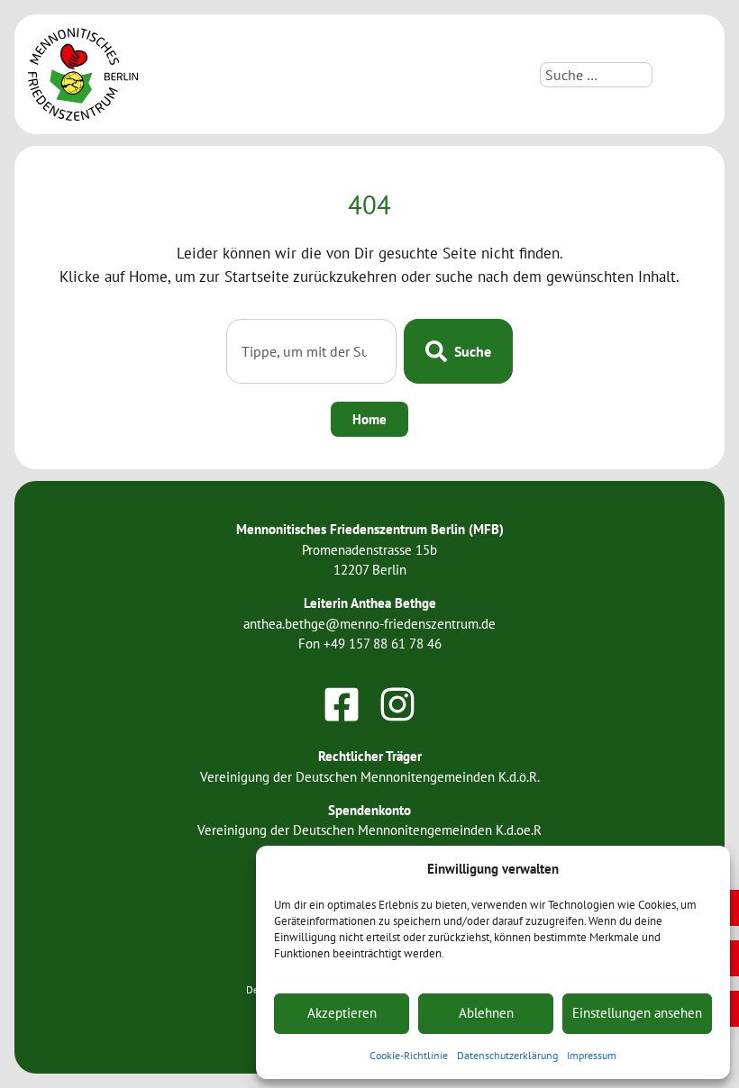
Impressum (591, 1055)
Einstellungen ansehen (637, 1012)
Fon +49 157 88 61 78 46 (370, 643)
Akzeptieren (342, 1012)
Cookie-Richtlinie (409, 1055)
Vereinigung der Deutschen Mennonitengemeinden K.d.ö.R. (370, 776)
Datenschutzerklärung (507, 1055)
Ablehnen (486, 1012)
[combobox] (596, 74)
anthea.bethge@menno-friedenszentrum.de (369, 623)
